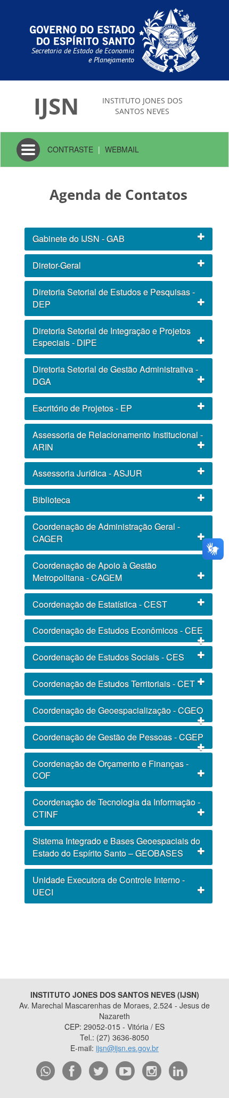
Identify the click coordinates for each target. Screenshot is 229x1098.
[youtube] (125, 1070)
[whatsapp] (45, 1070)
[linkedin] (178, 1070)
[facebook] (71, 1070)
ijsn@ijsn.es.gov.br (127, 1048)
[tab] (118, 239)
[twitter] (98, 1070)
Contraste (70, 149)
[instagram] (151, 1070)
